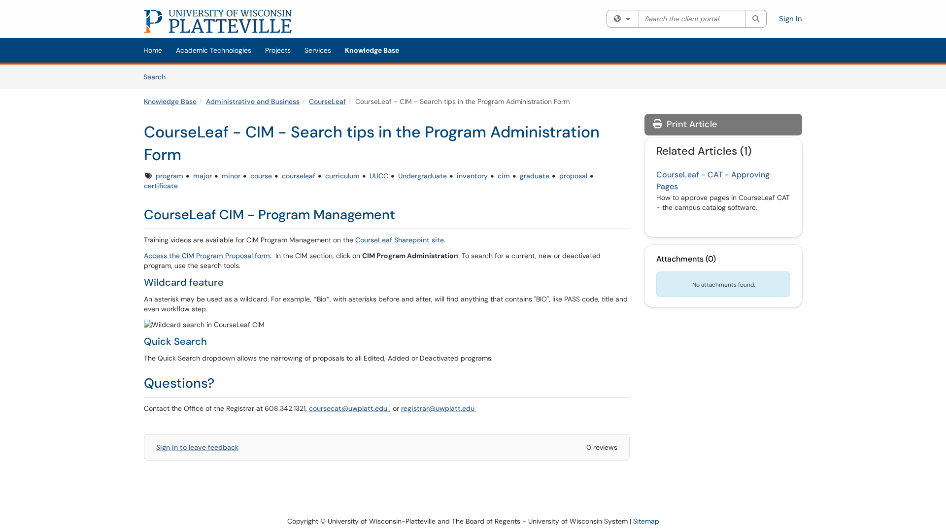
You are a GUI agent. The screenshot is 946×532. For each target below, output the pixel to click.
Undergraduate (422, 175)
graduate (534, 175)
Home (152, 50)
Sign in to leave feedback (197, 447)
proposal (573, 175)
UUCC (379, 175)
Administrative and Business (253, 101)
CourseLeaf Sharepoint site (399, 239)
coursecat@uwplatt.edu (349, 408)
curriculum (342, 175)
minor (231, 175)
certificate (161, 185)
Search (157, 76)
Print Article (690, 124)
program (169, 175)
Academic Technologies (213, 50)
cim (504, 175)
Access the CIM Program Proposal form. (207, 255)
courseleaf (298, 175)
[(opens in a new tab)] (218, 21)
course (261, 175)
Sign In (790, 19)
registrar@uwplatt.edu (438, 408)
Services (317, 50)
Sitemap (646, 521)
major (202, 175)
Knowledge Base (372, 50)
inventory (472, 175)
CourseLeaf (327, 101)
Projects (278, 50)
